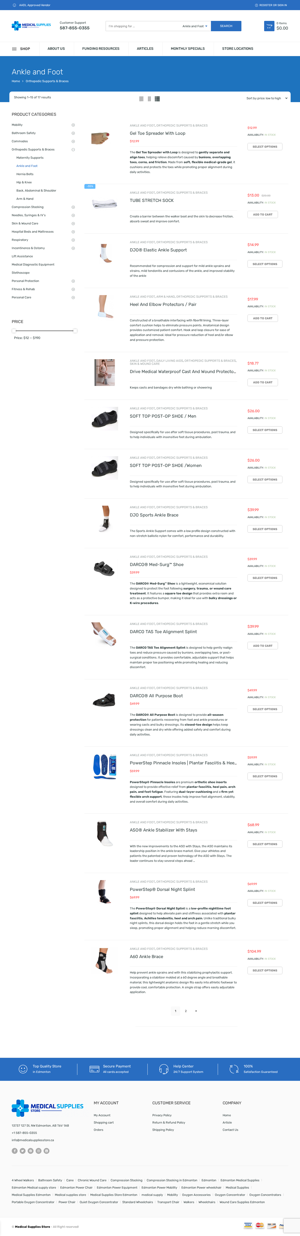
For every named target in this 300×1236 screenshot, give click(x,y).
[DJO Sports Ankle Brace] (104, 519)
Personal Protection (25, 281)
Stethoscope (21, 272)
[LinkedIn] (46, 1151)
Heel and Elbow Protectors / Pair (163, 304)
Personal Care (21, 297)
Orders (98, 1130)
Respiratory (20, 240)
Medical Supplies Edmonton (31, 1195)
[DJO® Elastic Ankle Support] (104, 254)
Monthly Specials (188, 48)
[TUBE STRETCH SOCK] (104, 204)
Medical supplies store (70, 1195)
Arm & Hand (165, 296)
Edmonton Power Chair (76, 1187)
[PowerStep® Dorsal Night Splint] (104, 893)
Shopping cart (104, 1122)
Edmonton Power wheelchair (201, 1187)
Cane (70, 1180)
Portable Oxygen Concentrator (33, 1202)
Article (227, 1122)
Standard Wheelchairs (137, 1202)
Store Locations (237, 48)
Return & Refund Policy (168, 1122)
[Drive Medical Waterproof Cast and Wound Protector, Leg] (104, 372)
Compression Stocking (28, 207)
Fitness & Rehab (23, 289)
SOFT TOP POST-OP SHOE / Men (163, 416)
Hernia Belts (25, 174)
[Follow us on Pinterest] (31, 1151)
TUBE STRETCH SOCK (152, 200)
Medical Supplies (237, 1187)
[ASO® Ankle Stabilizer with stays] (104, 834)
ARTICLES (145, 48)
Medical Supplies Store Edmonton (113, 1195)
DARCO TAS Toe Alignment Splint (163, 631)
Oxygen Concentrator (230, 1195)
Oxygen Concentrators (265, 1195)
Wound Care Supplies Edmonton (242, 1202)
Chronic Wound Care (92, 1180)
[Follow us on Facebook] (15, 1151)
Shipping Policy (163, 1130)
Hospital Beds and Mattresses (33, 231)
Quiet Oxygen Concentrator (99, 1202)
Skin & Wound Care (145, 364)
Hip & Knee (24, 182)
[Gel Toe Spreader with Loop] (104, 137)
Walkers (189, 1202)
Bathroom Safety (24, 133)
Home (16, 81)
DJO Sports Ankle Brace (154, 515)
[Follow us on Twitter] (23, 1151)
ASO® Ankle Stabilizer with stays (163, 830)
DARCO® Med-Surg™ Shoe (157, 564)
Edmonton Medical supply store (34, 1187)
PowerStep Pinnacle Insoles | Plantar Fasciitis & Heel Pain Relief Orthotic (203, 763)
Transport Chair (168, 1202)
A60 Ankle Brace (146, 956)
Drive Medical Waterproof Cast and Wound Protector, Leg (187, 371)
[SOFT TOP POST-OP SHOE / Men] (104, 420)
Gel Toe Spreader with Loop (157, 133)
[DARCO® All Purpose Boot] (104, 699)
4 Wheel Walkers (23, 1180)
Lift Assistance (22, 256)
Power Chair (67, 1202)
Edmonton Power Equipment (117, 1187)
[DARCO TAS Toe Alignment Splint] (104, 635)
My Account (102, 1115)
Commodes (20, 141)
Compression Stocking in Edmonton (172, 1180)
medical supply (152, 1195)
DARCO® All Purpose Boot (156, 695)
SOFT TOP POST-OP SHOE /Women (166, 465)
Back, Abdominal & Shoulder (36, 190)
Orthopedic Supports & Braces (47, 81)
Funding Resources (101, 48)
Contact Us (230, 1130)
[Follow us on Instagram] (38, 1151)
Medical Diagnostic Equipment (33, 264)
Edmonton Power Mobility (159, 1187)
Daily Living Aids (169, 360)
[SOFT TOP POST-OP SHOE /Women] (104, 469)
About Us (56, 48)
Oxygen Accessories (196, 1195)
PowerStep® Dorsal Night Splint (162, 889)
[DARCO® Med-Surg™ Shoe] (104, 568)
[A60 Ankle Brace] (104, 960)
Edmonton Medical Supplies (240, 1180)
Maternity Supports (30, 157)
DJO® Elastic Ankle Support (158, 250)
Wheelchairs (207, 1202)
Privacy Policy (162, 1115)
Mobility (17, 125)
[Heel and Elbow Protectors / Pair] (104, 308)
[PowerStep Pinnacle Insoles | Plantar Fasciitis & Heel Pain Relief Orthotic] (104, 767)
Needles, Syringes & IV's (29, 215)
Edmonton (209, 1180)
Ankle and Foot (142, 125)
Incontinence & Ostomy (28, 248)
